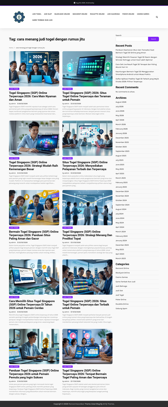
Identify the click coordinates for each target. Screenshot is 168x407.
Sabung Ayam (121, 308)
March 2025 (121, 178)
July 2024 (119, 213)
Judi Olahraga (113, 14)
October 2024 (121, 200)
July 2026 (119, 106)
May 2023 (120, 249)
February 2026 (122, 129)
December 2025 (122, 138)
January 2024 (121, 240)
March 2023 (121, 258)
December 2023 (122, 245)
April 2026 (120, 120)
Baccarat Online (80, 14)
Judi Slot (48, 14)
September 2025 (122, 151)
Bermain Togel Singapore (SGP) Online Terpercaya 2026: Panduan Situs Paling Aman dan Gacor (34, 235)
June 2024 (120, 218)
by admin (12, 104)
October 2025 (121, 146)
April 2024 (120, 227)
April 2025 (120, 173)
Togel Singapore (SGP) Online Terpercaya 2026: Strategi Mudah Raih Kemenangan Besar (33, 166)
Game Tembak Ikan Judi (42, 20)
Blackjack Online (62, 14)
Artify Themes (108, 404)
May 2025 (120, 169)
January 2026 (121, 133)
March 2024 (121, 231)
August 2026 (121, 102)
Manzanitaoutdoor (76, 404)
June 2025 (120, 164)
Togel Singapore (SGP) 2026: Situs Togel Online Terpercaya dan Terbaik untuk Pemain (85, 304)
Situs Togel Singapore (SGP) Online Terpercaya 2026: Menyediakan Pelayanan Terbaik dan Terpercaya (85, 166)
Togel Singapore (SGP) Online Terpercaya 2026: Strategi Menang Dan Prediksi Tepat (87, 235)
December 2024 (122, 191)
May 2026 (120, 115)
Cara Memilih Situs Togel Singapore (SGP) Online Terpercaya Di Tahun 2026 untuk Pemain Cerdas (32, 304)
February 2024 (122, 236)
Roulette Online (97, 14)
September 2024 (122, 205)
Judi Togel (36, 14)
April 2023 (120, 254)
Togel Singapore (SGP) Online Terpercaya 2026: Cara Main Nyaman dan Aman (32, 96)
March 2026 (121, 124)
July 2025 (119, 160)
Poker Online (128, 14)
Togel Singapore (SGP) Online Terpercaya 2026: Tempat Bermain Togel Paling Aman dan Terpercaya (84, 374)
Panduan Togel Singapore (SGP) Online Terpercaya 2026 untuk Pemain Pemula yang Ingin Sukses (34, 374)
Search (118, 35)
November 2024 (122, 196)
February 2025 (122, 182)
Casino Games (143, 14)
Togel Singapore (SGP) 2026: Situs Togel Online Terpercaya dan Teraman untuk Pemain (86, 96)
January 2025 (121, 187)
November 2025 (122, 142)
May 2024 (120, 222)
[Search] (157, 17)
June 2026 (120, 111)
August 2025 (121, 155)
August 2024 (121, 209)
